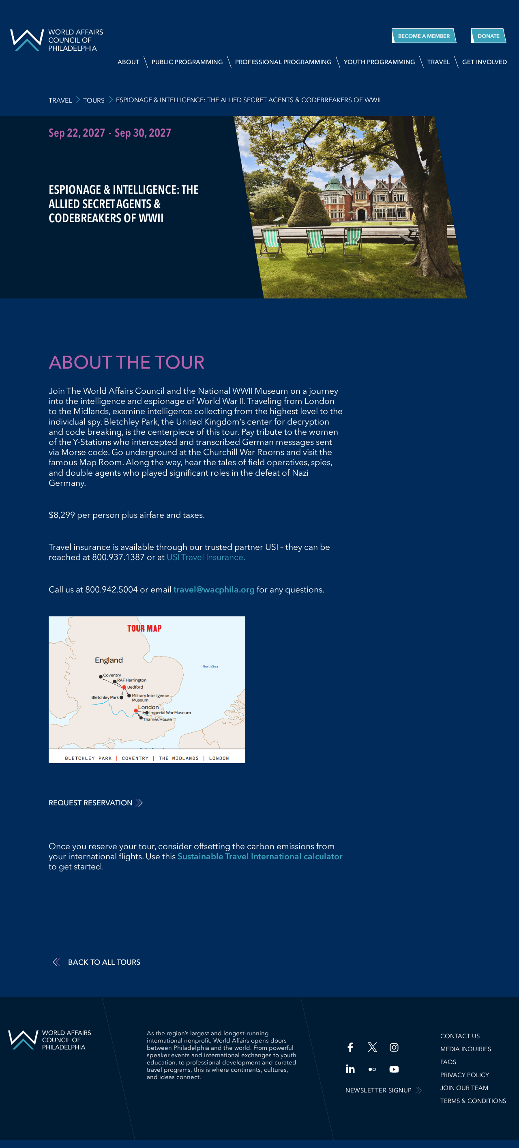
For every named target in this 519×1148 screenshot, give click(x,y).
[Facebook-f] (350, 1047)
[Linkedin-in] (350, 1069)
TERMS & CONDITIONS (473, 1101)
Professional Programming (283, 62)
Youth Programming (379, 62)
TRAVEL (60, 100)
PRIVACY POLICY (464, 1075)
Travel (438, 62)
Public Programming (187, 62)
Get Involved (484, 62)
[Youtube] (394, 1069)
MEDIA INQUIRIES (465, 1049)
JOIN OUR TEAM (464, 1088)
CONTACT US (460, 1036)
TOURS (94, 100)
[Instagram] (394, 1047)
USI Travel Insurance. (206, 557)
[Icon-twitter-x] (372, 1047)
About (128, 62)
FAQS (448, 1062)
